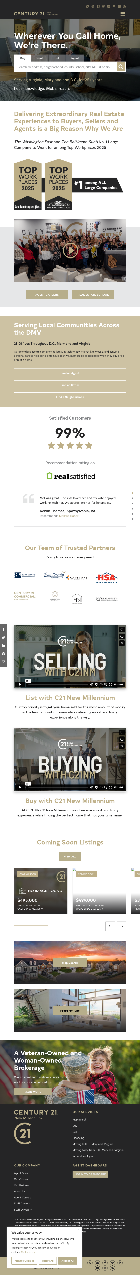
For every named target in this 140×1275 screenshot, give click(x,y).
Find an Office (70, 385)
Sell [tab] (57, 58)
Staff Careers (22, 1203)
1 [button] (132, 493)
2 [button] (132, 498)
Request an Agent (83, 1156)
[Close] (78, 1230)
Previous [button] (110, 926)
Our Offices (21, 1179)
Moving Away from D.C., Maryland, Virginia (98, 1150)
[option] (70, 506)
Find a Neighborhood (70, 397)
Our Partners (22, 1185)
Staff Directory (23, 1209)
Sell (75, 1131)
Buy (75, 1125)
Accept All (67, 1260)
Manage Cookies (24, 1260)
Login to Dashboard (90, 1174)
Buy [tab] (22, 58)
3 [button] (132, 503)
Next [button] (121, 926)
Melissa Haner (69, 515)
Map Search (70, 962)
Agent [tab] (75, 58)
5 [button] (132, 514)
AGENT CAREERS (47, 294)
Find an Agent (70, 373)
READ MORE (32, 1091)
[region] (44, 1247)
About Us (19, 1191)
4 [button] (132, 508)
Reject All (48, 1260)
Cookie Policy (28, 1252)
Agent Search (22, 1173)
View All (70, 856)
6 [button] (132, 519)
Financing (78, 1137)
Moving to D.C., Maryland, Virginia (93, 1144)
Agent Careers (22, 1197)
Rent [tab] (40, 58)
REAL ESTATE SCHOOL (93, 294)
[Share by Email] (3, 662)
